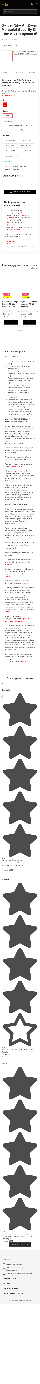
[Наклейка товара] (3, 275)
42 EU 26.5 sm (26, 145)
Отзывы (32, 72)
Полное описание (9, 96)
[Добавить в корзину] (11, 322)
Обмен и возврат (16, 466)
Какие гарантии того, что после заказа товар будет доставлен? (17, 545)
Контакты (23, 661)
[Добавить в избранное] (18, 276)
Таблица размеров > (14, 213)
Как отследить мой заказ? (17, 504)
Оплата (10, 222)
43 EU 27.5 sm (10, 151)
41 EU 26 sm (10, 145)
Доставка (11, 218)
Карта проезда (11, 1270)
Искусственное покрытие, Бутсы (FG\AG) (20, 128)
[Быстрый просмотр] (18, 280)
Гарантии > (11, 225)
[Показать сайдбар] (37, 4)
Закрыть (30, 1306)
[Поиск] (35, 11)
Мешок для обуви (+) (15, 166)
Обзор (5, 72)
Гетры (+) (11, 170)
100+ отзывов (15, 230)
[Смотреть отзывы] (6, 311)
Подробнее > (24, 215)
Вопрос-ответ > (29, 246)
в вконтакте (11, 243)
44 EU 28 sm (27, 151)
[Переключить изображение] (7, 55)
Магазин (25, 583)
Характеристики (18, 72)
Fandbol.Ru (6, 1259)
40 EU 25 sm (27, 140)
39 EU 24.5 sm (10, 140)
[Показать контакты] (32, 4)
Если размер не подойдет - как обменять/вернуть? (18, 420)
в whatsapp (11, 241)
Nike (7, 115)
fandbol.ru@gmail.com (14, 1264)
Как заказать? (11, 356)
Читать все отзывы (20, 1244)
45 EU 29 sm (10, 156)
